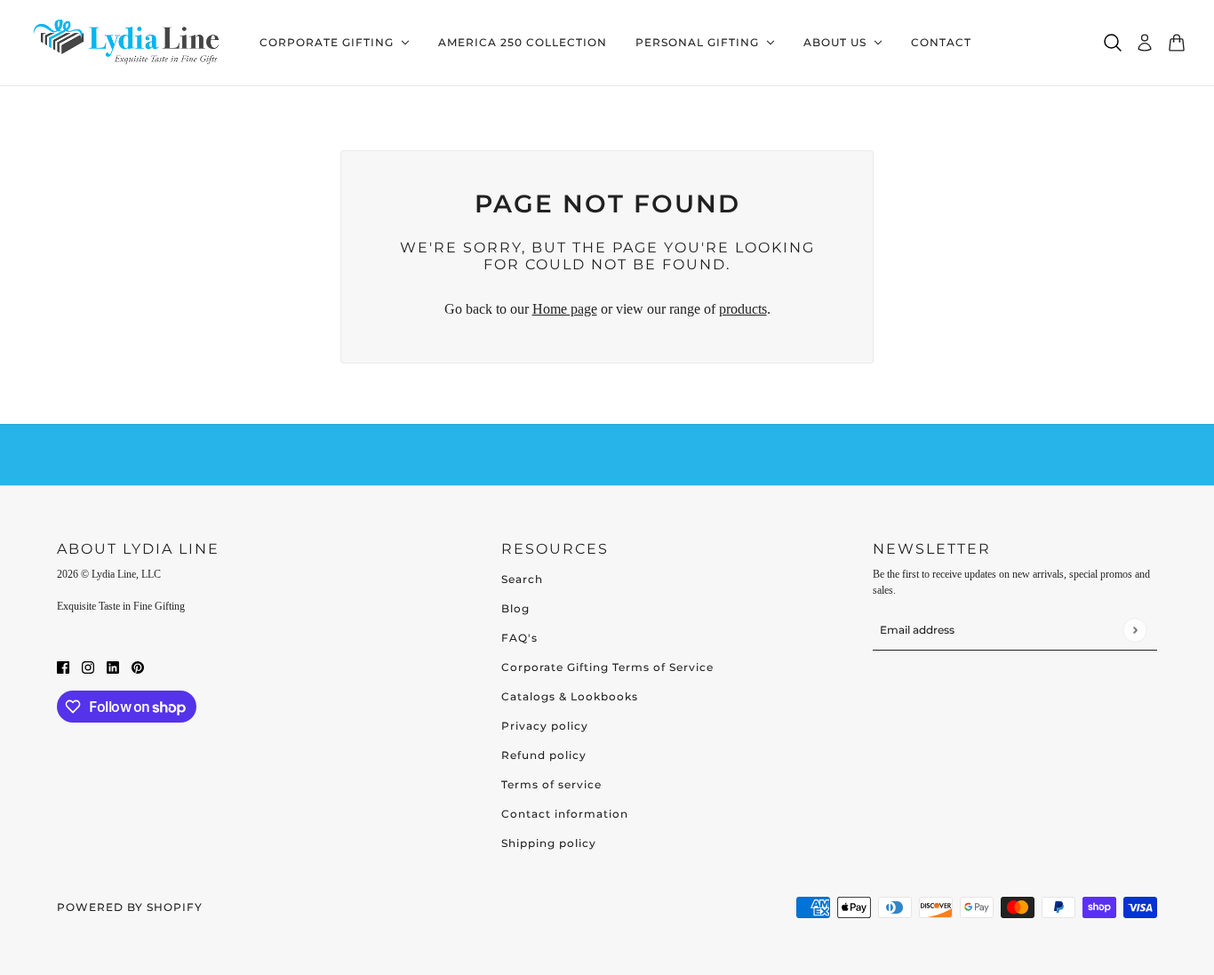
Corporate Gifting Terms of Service (607, 667)
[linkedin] (113, 665)
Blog (515, 608)
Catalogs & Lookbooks (569, 696)
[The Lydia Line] (129, 43)
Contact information (564, 813)
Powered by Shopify (130, 907)
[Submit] (1134, 630)
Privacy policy (544, 725)
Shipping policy (548, 843)
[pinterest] (137, 665)
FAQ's (519, 637)
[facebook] (63, 665)
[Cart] (1177, 43)
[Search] (1113, 43)
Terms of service (551, 784)
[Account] (1145, 43)
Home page (564, 308)
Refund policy (544, 755)
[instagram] (88, 665)
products (743, 308)
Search (522, 579)
